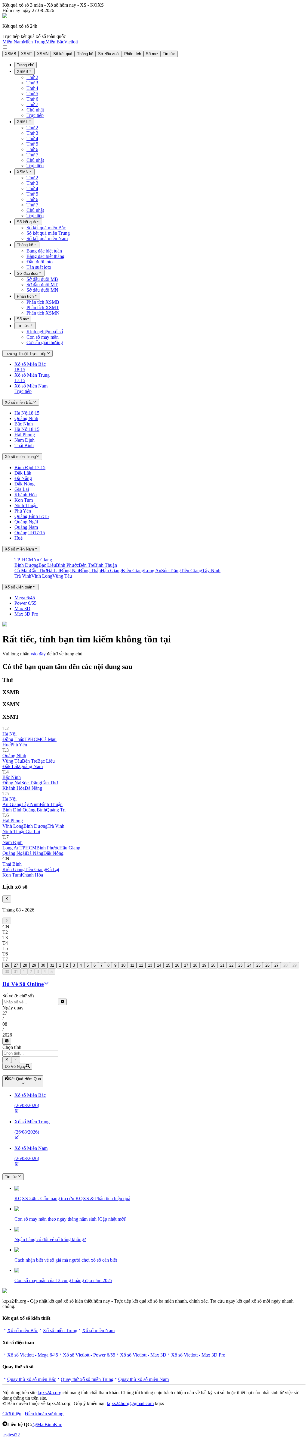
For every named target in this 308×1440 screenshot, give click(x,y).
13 (150, 965)
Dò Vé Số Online (23, 984)
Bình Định (12, 809)
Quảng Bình (34, 809)
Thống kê (85, 54)
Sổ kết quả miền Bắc (46, 227)
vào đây (38, 653)
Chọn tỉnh (11, 1047)
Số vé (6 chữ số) (18, 995)
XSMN (42, 54)
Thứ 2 (32, 77)
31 (52, 965)
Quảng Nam (31, 766)
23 (240, 965)
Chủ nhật (35, 109)
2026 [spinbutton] (7, 1034)
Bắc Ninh (11, 777)
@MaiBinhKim (47, 1424)
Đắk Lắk (10, 766)
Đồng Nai (11, 782)
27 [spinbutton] (4, 1013)
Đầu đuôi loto (39, 261)
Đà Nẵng (33, 788)
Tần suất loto (38, 267)
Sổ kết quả (62, 54)
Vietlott (71, 41)
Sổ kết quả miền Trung (48, 233)
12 (141, 965)
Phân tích (132, 54)
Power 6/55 (25, 603)
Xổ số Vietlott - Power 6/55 (89, 1354)
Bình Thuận (51, 804)
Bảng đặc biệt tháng (45, 256)
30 (43, 965)
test (5, 1434)
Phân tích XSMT (42, 307)
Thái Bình (12, 864)
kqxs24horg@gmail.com (130, 1403)
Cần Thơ (49, 782)
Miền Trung (34, 41)
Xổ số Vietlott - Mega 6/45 (32, 1354)
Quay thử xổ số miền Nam (143, 1379)
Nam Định (12, 842)
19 (204, 965)
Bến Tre (29, 761)
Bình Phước (47, 847)
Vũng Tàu (12, 761)
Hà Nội (9, 733)
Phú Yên (19, 744)
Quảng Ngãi (14, 853)
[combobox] (30, 1053)
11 (132, 965)
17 (186, 965)
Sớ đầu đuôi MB (42, 279)
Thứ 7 (32, 104)
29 (34, 965)
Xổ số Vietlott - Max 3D (143, 1354)
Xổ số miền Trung (60, 1330)
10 (123, 965)
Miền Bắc (54, 41)
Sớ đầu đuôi (108, 54)
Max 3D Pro (26, 613)
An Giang (11, 804)
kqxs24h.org (49, 1392)
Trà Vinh (56, 826)
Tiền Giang (35, 869)
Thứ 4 (32, 88)
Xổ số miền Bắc (22, 1330)
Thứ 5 (32, 93)
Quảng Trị (56, 809)
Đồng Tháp (13, 739)
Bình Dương (35, 826)
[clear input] (62, 1002)
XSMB (10, 54)
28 (25, 965)
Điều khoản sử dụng (44, 1413)
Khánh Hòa (13, 788)
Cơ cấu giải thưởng (44, 342)
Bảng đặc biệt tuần (44, 250)
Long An (11, 847)
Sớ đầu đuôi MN (42, 290)
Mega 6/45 (24, 597)
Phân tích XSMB (42, 302)
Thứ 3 (32, 82)
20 (213, 965)
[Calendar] (6, 1041)
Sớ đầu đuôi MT (42, 284)
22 (231, 965)
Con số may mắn (42, 337)
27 (16, 965)
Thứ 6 (32, 99)
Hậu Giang (69, 847)
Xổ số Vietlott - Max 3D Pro (198, 1354)
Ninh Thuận (14, 831)
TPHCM (32, 739)
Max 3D (22, 608)
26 (7, 965)
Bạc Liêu (46, 761)
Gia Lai (33, 831)
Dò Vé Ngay (15, 1066)
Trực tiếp (35, 115)
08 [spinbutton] (4, 1024)
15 (168, 965)
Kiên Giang (13, 869)
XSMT (26, 54)
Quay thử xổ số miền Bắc (31, 1379)
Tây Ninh (30, 804)
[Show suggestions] (6, 1059)
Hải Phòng (12, 820)
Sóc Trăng (31, 782)
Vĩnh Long (12, 826)
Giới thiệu (11, 1413)
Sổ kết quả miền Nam (47, 238)
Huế (6, 744)
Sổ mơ (152, 54)
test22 (14, 1434)
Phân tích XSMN (43, 312)
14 (159, 965)
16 (177, 965)
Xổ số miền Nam (98, 1330)
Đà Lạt (52, 869)
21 (222, 965)
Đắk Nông (53, 853)
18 (195, 965)
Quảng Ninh (14, 755)
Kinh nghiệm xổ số (44, 331)
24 (249, 965)
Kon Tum (11, 874)
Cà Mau (49, 739)
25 (258, 965)
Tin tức (169, 54)
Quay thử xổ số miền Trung (87, 1379)
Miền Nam (12, 41)
